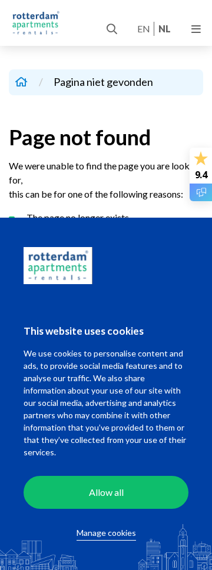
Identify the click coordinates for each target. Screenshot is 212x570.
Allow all (106, 492)
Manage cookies (106, 533)
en (143, 28)
